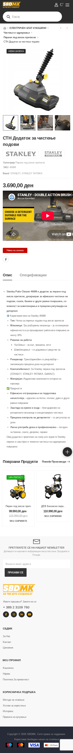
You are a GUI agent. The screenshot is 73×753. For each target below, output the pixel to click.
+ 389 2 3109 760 (16, 607)
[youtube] (30, 614)
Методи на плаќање (13, 699)
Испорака (8, 711)
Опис (7, 275)
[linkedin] (22, 614)
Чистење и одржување (17, 32)
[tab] (11, 275)
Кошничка (8, 668)
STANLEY (15, 173)
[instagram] (14, 614)
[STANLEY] (21, 154)
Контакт (7, 642)
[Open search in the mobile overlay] (32, 16)
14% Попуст (15, 477)
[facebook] (6, 614)
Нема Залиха (16, 51)
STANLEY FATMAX (32, 173)
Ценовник (8, 647)
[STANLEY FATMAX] (53, 154)
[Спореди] (14, 259)
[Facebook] (6, 259)
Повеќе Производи (54, 461)
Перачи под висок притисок (20, 37)
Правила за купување (14, 717)
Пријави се (15, 572)
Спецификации (33, 275)
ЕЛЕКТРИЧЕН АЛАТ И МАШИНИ (28, 28)
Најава (6, 673)
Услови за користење (14, 705)
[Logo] (33, 5)
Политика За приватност (16, 679)
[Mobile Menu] (67, 5)
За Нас (6, 636)
